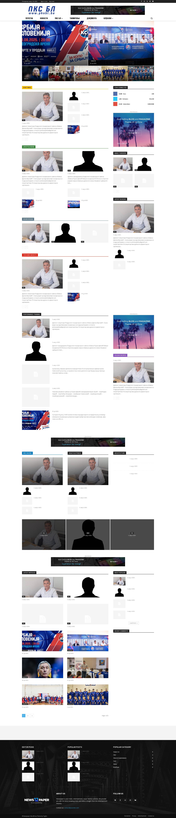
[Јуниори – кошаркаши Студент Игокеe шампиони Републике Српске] (141, 73)
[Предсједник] (74, 96)
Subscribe (151, 104)
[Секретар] (42, 106)
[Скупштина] (74, 107)
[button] (151, 18)
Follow (151, 99)
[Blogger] (115, 800)
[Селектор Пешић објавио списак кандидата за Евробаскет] (35, 73)
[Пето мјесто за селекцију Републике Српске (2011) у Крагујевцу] (114, 73)
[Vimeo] (150, 1)
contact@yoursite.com (71, 808)
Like (153, 94)
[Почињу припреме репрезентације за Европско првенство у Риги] (121, 43)
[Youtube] (153, 1)
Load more (133, 623)
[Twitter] (147, 1)
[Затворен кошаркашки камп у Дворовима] (61, 73)
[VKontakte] (135, 800)
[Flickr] (125, 800)
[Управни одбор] (74, 118)
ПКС (24, 120)
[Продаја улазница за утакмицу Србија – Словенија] (55, 43)
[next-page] (26, 139)
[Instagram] (144, 1)
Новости (27, 61)
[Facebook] (141, 1)
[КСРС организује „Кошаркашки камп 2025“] (88, 73)
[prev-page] (23, 139)
